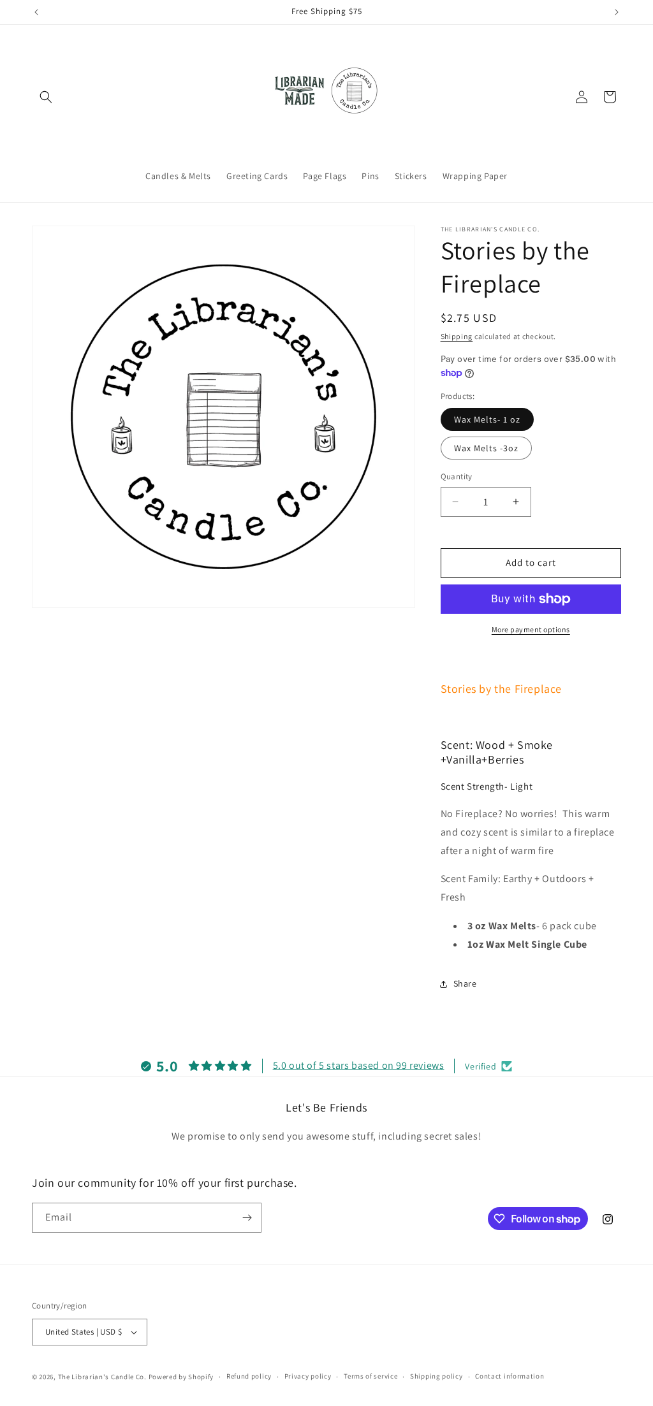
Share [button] (465, 983)
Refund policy (249, 1376)
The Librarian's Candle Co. (102, 1376)
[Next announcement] (617, 12)
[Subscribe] (247, 1218)
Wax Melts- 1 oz (487, 419)
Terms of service (370, 1376)
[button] (46, 97)
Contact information (509, 1376)
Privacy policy (308, 1376)
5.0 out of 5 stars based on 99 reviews (358, 1065)
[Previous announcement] (36, 12)
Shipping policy (436, 1376)
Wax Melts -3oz (486, 448)
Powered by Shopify (181, 1376)
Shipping (457, 336)
